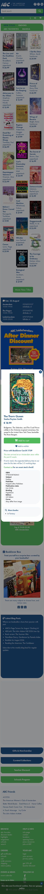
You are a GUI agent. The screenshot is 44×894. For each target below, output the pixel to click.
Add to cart (23, 440)
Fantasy (12, 513)
